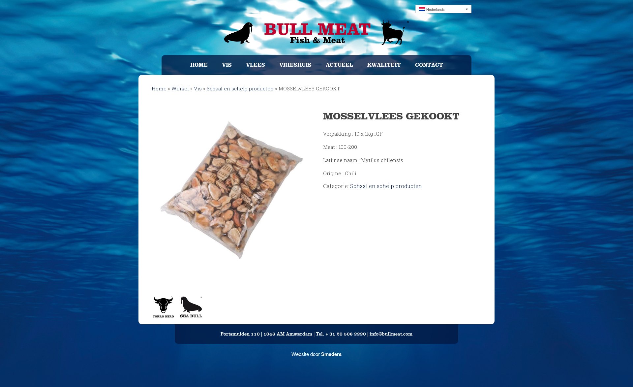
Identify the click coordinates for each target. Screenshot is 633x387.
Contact (429, 65)
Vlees (255, 65)
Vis (227, 65)
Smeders (331, 354)
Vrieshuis (295, 65)
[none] (443, 9)
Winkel (180, 88)
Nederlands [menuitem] (435, 9)
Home (199, 65)
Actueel (339, 65)
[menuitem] (443, 9)
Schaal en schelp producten (240, 88)
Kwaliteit (384, 65)
